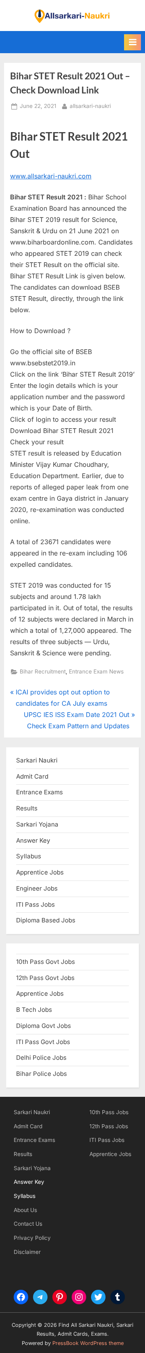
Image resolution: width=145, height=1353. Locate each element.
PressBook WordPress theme (88, 1343)
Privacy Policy (32, 1238)
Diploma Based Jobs (45, 920)
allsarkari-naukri (90, 105)
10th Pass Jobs (108, 1112)
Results (23, 1154)
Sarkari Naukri (37, 760)
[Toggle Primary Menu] (132, 42)
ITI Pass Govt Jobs (43, 1042)
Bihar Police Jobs (41, 1073)
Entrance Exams (34, 1140)
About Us (25, 1210)
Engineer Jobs (37, 888)
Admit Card (28, 1126)
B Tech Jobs (34, 1009)
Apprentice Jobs (40, 872)
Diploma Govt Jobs (43, 1026)
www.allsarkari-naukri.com (50, 176)
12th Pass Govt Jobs (45, 978)
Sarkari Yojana (32, 1168)
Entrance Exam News (96, 671)
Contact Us (28, 1223)
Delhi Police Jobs (41, 1057)
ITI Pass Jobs (35, 904)
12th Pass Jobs (108, 1126)
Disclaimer (27, 1252)
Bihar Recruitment (43, 671)
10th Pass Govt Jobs (45, 962)
